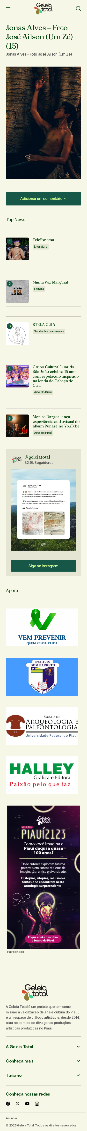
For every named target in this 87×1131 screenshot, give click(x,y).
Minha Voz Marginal (50, 282)
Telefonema (43, 240)
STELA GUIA (44, 324)
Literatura (40, 246)
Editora (39, 289)
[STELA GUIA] (17, 333)
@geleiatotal (37, 457)
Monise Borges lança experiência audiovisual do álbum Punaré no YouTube (56, 421)
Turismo (14, 1075)
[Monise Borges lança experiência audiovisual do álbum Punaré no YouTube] (17, 426)
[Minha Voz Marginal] (17, 291)
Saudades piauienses (49, 331)
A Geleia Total (19, 1046)
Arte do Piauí (43, 392)
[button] (8, 8)
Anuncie (11, 1118)
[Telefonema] (17, 249)
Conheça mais (20, 1060)
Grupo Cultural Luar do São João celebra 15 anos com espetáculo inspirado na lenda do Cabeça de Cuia (56, 376)
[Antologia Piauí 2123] (43, 877)
